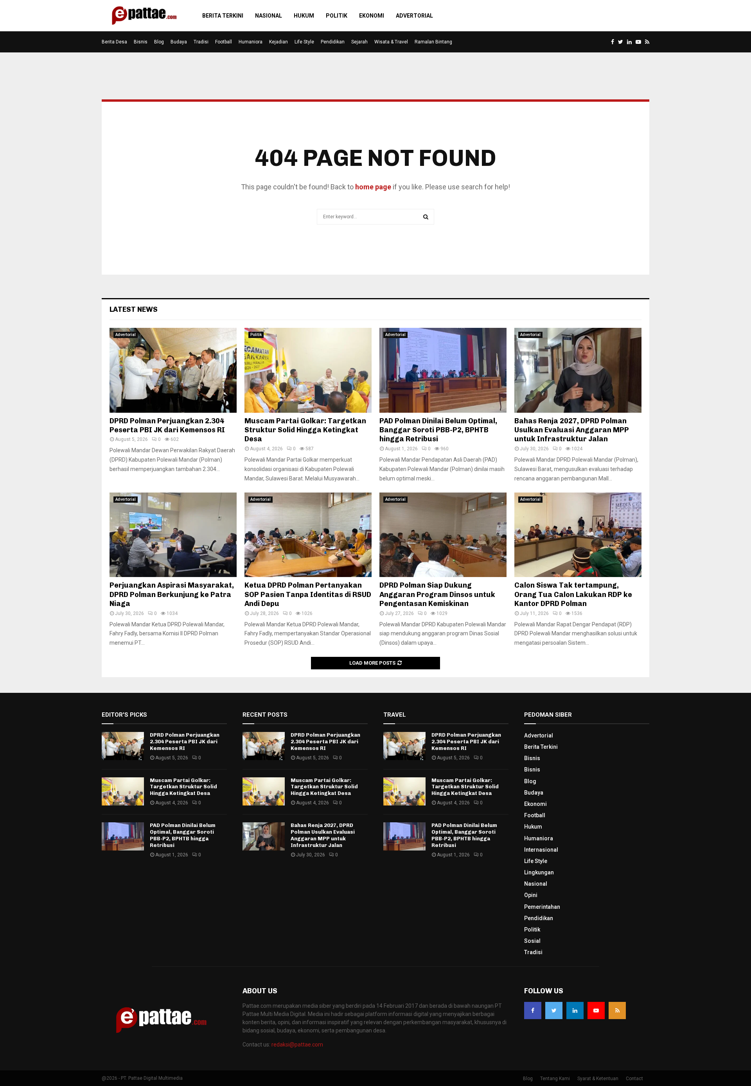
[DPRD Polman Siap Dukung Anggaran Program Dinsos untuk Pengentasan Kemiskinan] (443, 535)
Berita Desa (114, 42)
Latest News (134, 309)
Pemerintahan (542, 907)
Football (223, 42)
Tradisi (201, 42)
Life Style (304, 42)
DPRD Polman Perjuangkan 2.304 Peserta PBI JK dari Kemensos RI (167, 425)
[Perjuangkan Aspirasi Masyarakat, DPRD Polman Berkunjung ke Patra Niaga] (173, 535)
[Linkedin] (575, 1010)
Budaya (179, 42)
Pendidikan (333, 42)
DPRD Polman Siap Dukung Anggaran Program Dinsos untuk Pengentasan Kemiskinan (437, 594)
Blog (159, 42)
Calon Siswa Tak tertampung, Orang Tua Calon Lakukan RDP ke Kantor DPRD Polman (573, 594)
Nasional (268, 16)
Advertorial (414, 16)
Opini (530, 895)
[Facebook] (532, 1010)
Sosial (532, 941)
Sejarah (359, 42)
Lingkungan (539, 872)
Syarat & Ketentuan (597, 1078)
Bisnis (140, 42)
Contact (634, 1078)
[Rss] (617, 1010)
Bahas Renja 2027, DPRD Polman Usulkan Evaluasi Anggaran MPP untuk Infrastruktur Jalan (571, 430)
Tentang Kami (555, 1078)
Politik (336, 16)
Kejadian (278, 42)
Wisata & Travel (391, 42)
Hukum (304, 16)
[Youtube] (596, 1010)
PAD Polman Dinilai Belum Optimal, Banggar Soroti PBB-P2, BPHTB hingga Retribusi (438, 430)
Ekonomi (371, 16)
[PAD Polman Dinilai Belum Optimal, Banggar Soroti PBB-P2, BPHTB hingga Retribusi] (443, 370)
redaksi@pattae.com (297, 1044)
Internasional (541, 850)
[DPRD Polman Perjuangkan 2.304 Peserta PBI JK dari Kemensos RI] (173, 370)
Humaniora (250, 42)
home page (373, 187)
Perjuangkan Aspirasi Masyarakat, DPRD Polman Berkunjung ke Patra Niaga (172, 594)
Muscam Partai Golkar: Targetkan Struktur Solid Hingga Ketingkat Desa (305, 430)
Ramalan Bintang (433, 42)
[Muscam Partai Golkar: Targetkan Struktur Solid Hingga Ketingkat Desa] (308, 370)
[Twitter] (553, 1010)
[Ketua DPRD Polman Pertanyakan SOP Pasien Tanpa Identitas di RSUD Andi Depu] (308, 535)
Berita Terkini (222, 16)
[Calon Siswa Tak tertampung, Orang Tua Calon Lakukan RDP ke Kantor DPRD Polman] (577, 535)
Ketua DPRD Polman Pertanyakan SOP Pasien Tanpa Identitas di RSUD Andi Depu (307, 594)
